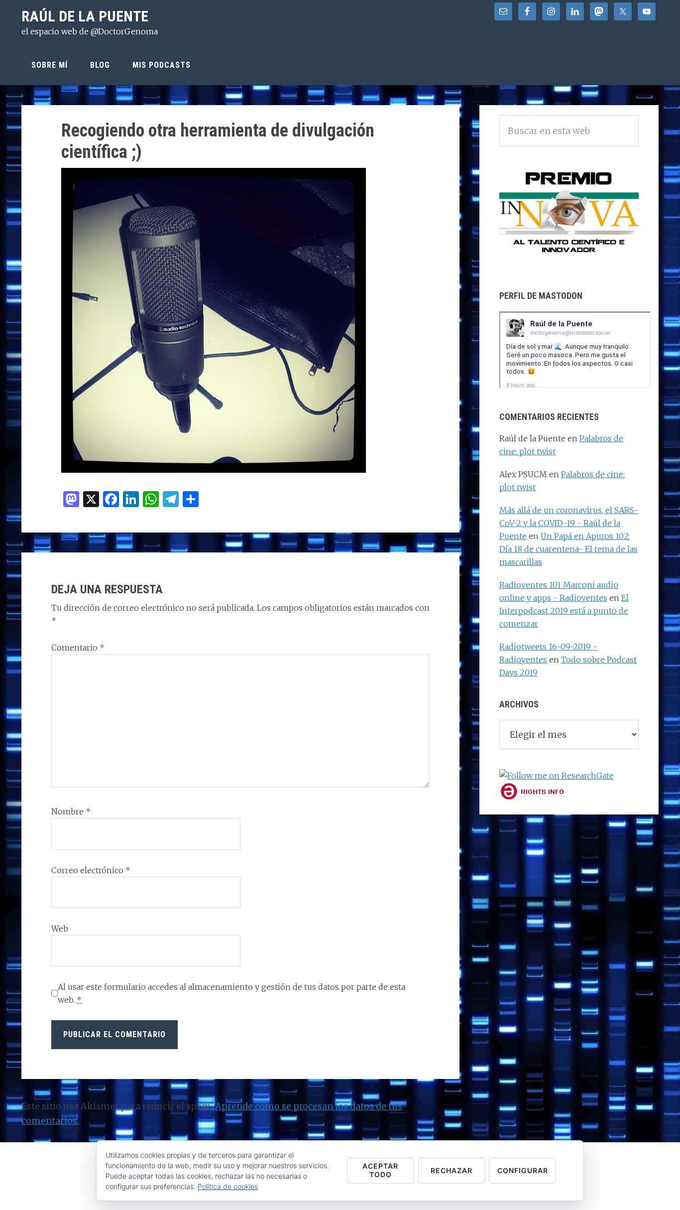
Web (59, 929)
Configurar (522, 1170)
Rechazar (451, 1170)
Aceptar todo (380, 1170)
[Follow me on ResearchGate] (556, 776)
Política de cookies (228, 1186)
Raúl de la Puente (84, 16)
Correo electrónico (90, 870)
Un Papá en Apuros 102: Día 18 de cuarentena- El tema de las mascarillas (568, 549)
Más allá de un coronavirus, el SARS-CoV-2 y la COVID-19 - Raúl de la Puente (568, 523)
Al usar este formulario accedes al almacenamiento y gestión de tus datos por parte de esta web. (231, 993)
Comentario (78, 648)
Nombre (71, 811)
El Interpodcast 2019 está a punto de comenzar (564, 611)
